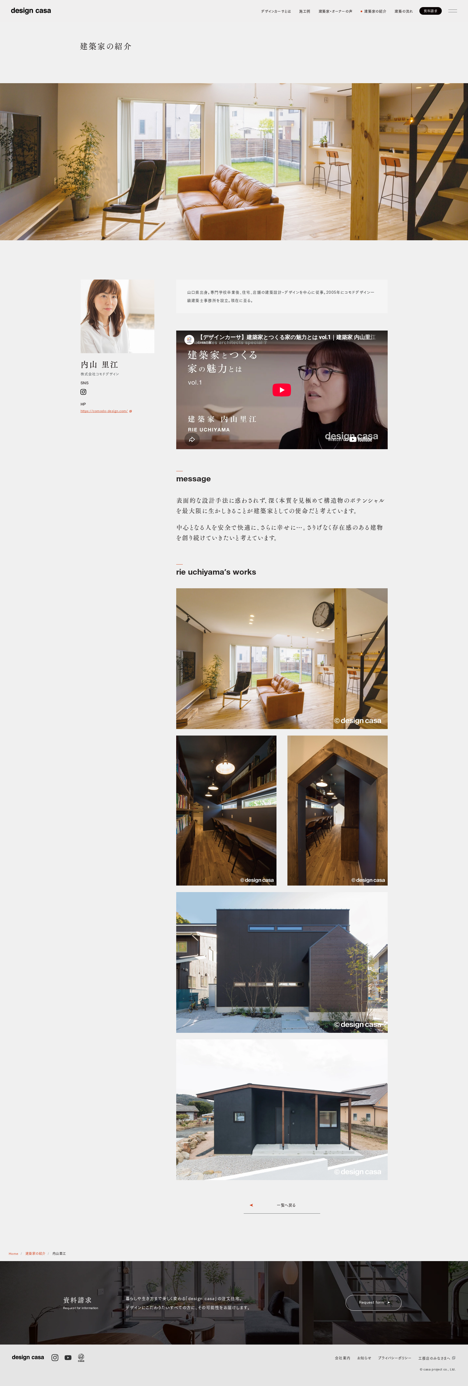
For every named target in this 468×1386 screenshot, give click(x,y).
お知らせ (364, 1357)
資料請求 (430, 10)
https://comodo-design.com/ (104, 410)
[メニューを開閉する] (452, 10)
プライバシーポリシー (395, 1357)
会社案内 (342, 1357)
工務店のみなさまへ (434, 1357)
